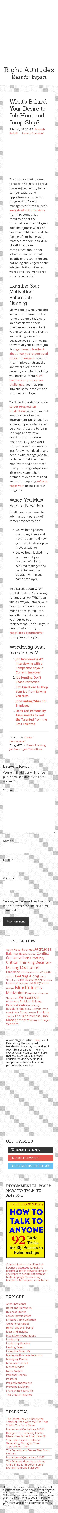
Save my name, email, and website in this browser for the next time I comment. (26, 905)
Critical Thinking (20, 962)
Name (8, 841)
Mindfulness (28, 987)
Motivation (15, 992)
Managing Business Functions (24, 1355)
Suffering (32, 1013)
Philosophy (12, 1001)
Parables (30, 993)
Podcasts (11, 1379)
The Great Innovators (19, 1394)
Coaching (31, 954)
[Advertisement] (29, 30)
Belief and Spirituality (19, 1308)
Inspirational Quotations (21, 1335)
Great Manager (33, 979)
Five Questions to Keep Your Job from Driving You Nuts (32, 691)
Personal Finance (16, 1375)
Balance (12, 953)
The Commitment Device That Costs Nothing (28, 1452)
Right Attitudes (29, 69)
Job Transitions (33, 749)
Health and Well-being (19, 1327)
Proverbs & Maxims (18, 1386)
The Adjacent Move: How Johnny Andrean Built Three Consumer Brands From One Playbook (25, 1464)
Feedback (10, 977)
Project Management (19, 1383)
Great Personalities (17, 1323)
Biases (22, 954)
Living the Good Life (18, 1351)
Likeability (35, 983)
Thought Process (27, 1016)
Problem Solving (31, 1001)
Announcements (16, 1304)
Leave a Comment (33, 133)
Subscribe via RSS (26, 1158)
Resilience (29, 1009)
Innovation (46, 979)
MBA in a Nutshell (17, 1363)
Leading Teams (15, 1347)
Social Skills (12, 1012)
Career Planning (36, 745)
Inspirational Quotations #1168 (25, 1429)
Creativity (37, 958)
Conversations (18, 957)
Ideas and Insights (17, 1331)
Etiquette (46, 972)
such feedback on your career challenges (26, 380)
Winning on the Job (38, 1020)
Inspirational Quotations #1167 (25, 1457)
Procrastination (17, 1005)
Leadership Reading (18, 1343)
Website (8, 878)
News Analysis (14, 1371)
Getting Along (27, 976)
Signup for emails (27, 1150)
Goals (21, 979)
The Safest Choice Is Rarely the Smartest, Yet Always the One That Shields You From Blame (27, 1422)
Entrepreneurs (28, 972)
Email (8, 859)
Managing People (17, 1359)
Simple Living (41, 1008)
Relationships (15, 1008)
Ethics (38, 972)
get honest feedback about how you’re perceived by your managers (28, 353)
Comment (10, 790)
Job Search (15, 749)
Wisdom (12, 1024)
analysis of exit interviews (27, 210)
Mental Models (15, 1367)
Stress (24, 1012)
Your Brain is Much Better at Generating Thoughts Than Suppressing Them (23, 1443)
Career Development (18, 1316)
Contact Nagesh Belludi (32, 1166)
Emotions (13, 972)
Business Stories (16, 1312)
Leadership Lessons (17, 983)
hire (37, 1040)
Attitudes (42, 949)
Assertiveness (24, 949)
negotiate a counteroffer (26, 633)
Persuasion (29, 997)
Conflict (43, 953)
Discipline (30, 967)
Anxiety (9, 949)
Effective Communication (21, 1319)
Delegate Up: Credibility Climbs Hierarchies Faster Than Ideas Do (26, 1434)
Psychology (34, 1005)
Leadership (13, 1339)
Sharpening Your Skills (20, 1390)
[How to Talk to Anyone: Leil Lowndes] (25, 1228)
